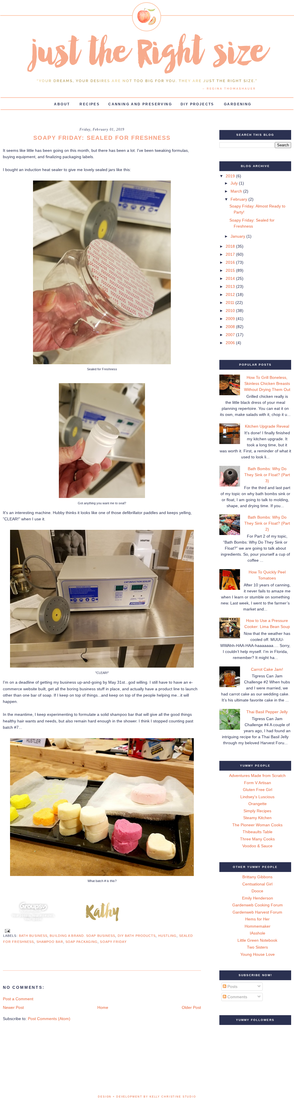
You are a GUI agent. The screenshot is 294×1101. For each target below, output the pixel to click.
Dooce (257, 891)
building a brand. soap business (82, 935)
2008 (231, 326)
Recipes (90, 104)
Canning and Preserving (140, 104)
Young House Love (257, 954)
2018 (231, 246)
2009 (231, 318)
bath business (33, 935)
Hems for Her (257, 919)
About (62, 104)
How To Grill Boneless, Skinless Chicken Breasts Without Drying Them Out (267, 383)
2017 (231, 254)
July (235, 183)
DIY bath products (137, 935)
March (237, 191)
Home (102, 1007)
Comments (236, 997)
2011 (230, 302)
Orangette (257, 803)
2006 (231, 342)
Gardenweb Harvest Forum (257, 912)
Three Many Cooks (257, 839)
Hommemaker (257, 926)
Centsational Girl (257, 884)
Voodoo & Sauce (257, 846)
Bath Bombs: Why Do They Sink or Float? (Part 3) (267, 474)
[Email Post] (6, 930)
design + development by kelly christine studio (147, 1096)
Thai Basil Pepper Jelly (267, 712)
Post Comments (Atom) (49, 1018)
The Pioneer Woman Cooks (257, 825)
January (238, 236)
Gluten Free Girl (257, 789)
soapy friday (113, 941)
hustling (167, 935)
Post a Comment (18, 999)
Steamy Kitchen (257, 817)
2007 (231, 334)
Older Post (191, 1007)
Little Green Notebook (257, 940)
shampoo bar (49, 941)
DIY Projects (197, 104)
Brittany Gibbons (257, 877)
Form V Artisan (257, 782)
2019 (231, 176)
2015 (231, 270)
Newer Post (13, 1007)
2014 (231, 278)
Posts (231, 986)
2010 (231, 310)
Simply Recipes (257, 811)
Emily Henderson (257, 898)
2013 (231, 286)
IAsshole (257, 933)
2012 (231, 294)
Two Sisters (257, 947)
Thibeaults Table (257, 831)
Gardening (238, 104)
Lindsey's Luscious (257, 796)
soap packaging (81, 941)
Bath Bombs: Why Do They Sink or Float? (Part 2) (267, 523)
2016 (231, 262)
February (239, 199)
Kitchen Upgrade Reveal (267, 426)
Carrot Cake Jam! (267, 669)
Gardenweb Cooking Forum (257, 905)
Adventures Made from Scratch (257, 775)
